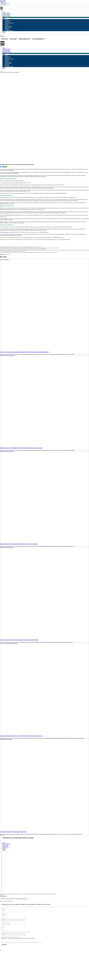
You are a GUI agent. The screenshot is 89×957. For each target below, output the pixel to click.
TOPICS (4, 18)
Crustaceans (7, 21)
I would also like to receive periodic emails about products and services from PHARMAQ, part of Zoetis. (21, 942)
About (3, 32)
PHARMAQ (7, 17)
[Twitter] (2, 166)
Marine (6, 19)
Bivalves (6, 25)
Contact (3, 850)
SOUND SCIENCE (6, 13)
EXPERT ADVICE (6, 14)
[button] (3, 2)
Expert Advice (5, 844)
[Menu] (0, 840)
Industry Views (5, 847)
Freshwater (7, 23)
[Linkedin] (3, 166)
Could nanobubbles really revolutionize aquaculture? (13, 831)
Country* (3, 918)
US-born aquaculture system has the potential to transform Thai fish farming (19, 639)
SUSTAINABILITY (9, 30)
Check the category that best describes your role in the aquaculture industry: (15, 932)
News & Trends (5, 845)
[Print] (5, 166)
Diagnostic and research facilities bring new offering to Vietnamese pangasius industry (21, 448)
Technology (7, 28)
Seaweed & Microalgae (9, 22)
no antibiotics (6, 212)
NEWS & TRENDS (6, 15)
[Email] (6, 166)
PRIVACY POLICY (25, 898)
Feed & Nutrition (8, 27)
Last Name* (3, 913)
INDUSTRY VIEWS (6, 16)
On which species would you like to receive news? (11, 936)
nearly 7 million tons (6, 232)
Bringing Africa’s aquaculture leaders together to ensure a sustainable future (19, 544)
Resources (4, 31)
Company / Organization (6, 922)
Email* (2, 927)
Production (7, 29)
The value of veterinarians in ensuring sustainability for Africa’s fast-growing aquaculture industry (24, 352)
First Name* (3, 908)
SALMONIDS (8, 20)
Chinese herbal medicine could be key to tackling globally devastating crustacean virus (21, 735)
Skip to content (3, 0)
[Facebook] (0, 166)
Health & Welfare (8, 26)
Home (3, 11)
